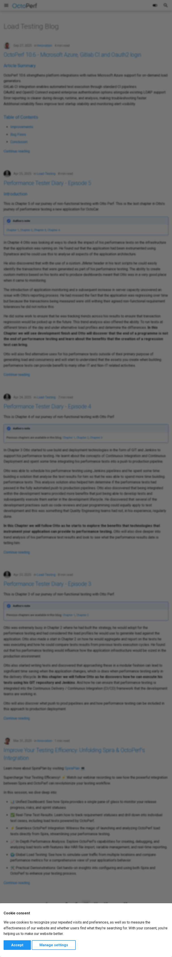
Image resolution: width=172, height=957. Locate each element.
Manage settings (53, 945)
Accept (17, 945)
